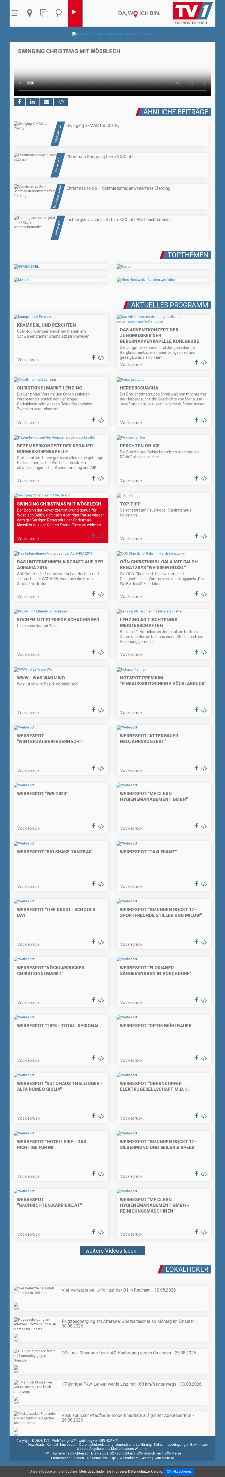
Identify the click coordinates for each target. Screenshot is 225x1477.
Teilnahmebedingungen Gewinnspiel (181, 1445)
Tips (113, 1458)
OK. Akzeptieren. (179, 1471)
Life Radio (98, 1453)
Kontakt (52, 1445)
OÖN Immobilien (148, 1453)
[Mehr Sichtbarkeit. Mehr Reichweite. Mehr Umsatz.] (112, 34)
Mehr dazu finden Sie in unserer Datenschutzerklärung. (121, 1471)
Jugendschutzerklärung (133, 1445)
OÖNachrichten (121, 1453)
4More (146, 1458)
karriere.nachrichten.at (70, 1453)
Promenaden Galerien (67, 1458)
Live (75, 13)
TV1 (47, 1453)
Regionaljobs (97, 1458)
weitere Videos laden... (112, 1250)
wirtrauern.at (164, 1458)
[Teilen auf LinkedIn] (32, 102)
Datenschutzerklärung (96, 1445)
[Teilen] (46, 102)
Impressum (68, 1445)
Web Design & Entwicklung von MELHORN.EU (86, 1441)
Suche (60, 13)
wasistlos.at (129, 1458)
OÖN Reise (172, 1453)
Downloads (36, 1445)
